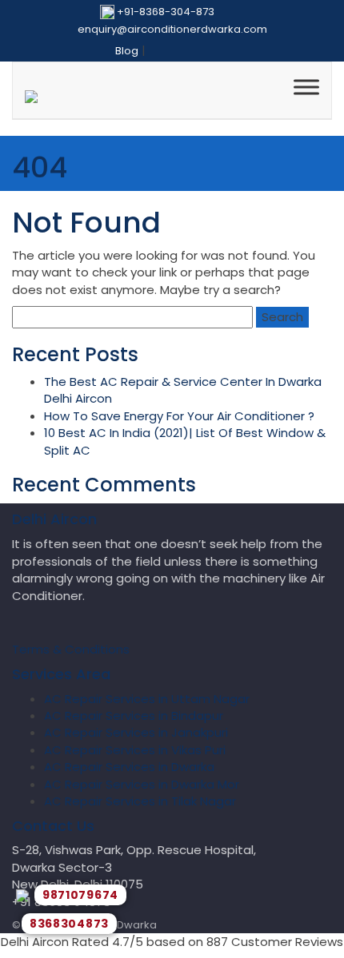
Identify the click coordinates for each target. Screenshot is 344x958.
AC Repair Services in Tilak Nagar (140, 801)
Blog (126, 50)
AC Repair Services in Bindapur (133, 715)
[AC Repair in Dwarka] (31, 98)
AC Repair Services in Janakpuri (136, 732)
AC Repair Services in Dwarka (129, 766)
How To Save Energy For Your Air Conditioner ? (179, 415)
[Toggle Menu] (306, 86)
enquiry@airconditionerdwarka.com (172, 29)
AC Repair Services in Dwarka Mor (141, 784)
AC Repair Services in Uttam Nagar (147, 698)
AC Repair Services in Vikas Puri (135, 749)
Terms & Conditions (71, 649)
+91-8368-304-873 (165, 11)
